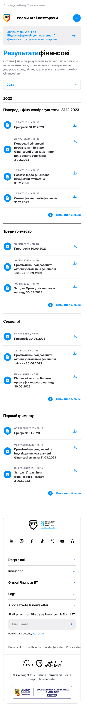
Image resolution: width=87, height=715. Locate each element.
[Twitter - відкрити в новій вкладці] (52, 541)
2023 (10, 84)
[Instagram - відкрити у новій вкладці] (21, 541)
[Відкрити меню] (77, 18)
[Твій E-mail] (37, 624)
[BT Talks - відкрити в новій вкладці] (72, 541)
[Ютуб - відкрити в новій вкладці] (62, 541)
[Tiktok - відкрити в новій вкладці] (42, 541)
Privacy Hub (16, 647)
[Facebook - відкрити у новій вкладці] (32, 541)
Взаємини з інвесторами (37, 18)
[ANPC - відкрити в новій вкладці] (42, 692)
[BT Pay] (33, 525)
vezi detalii (38, 633)
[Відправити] (71, 624)
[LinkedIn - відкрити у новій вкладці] (11, 541)
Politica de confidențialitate (45, 647)
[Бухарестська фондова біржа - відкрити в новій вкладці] (48, 525)
